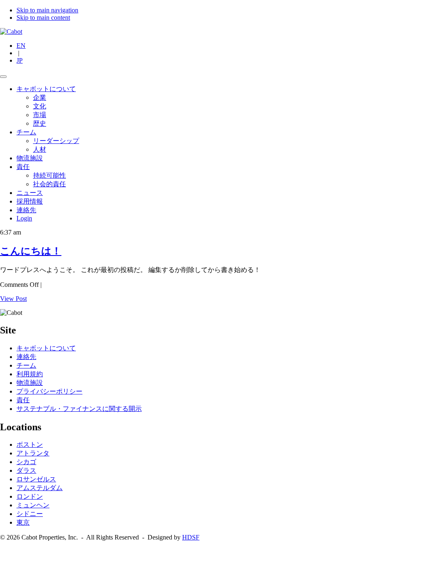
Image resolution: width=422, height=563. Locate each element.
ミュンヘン (32, 505)
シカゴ (26, 461)
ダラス (26, 470)
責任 (23, 166)
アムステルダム (39, 487)
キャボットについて (46, 88)
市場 (39, 114)
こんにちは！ (30, 251)
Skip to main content (43, 17)
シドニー (29, 513)
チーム (26, 132)
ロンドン (29, 496)
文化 (39, 106)
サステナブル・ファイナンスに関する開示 (79, 408)
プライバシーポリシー (49, 391)
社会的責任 (49, 184)
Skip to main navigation (47, 10)
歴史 (39, 123)
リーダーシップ (56, 140)
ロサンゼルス (36, 479)
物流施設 (29, 158)
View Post (13, 298)
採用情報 (29, 201)
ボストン (29, 444)
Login (24, 218)
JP (19, 60)
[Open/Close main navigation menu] (3, 76)
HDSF (190, 537)
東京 (23, 522)
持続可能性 (49, 175)
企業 (39, 97)
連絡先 (26, 209)
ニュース (29, 192)
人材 (39, 149)
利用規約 (29, 374)
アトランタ (32, 453)
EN (21, 45)
